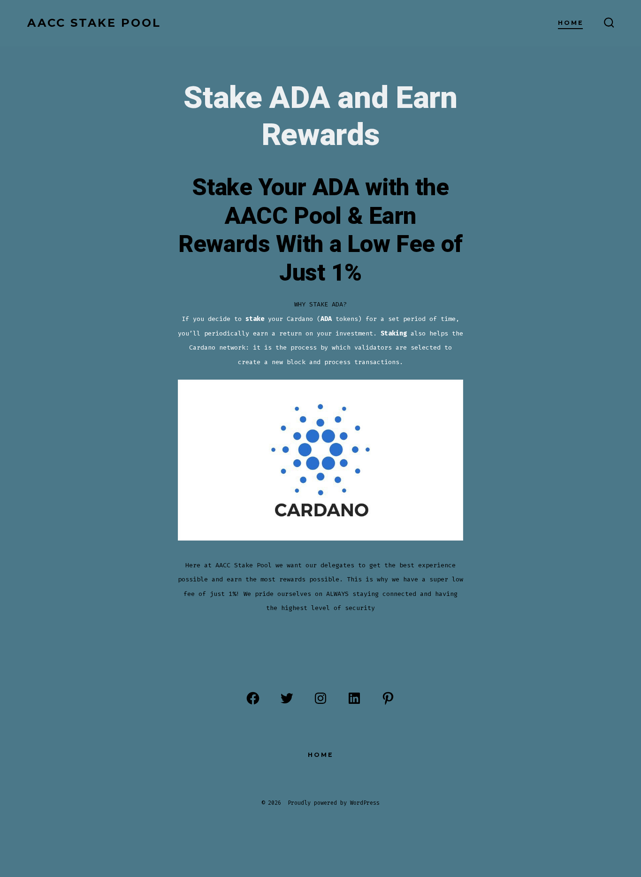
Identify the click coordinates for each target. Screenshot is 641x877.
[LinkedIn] (354, 698)
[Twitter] (287, 698)
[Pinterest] (388, 698)
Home (571, 22)
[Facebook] (253, 698)
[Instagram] (320, 698)
